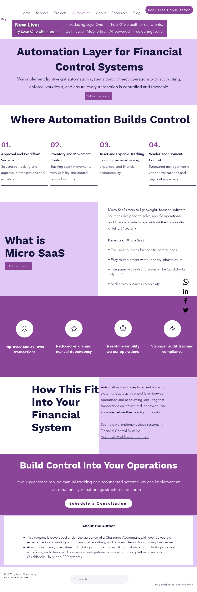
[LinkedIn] (185, 291)
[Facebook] (185, 300)
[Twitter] (185, 310)
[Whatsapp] (185, 282)
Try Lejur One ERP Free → (37, 31)
